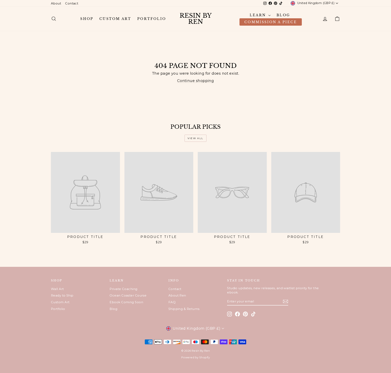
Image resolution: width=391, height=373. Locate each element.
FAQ (172, 302)
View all (195, 138)
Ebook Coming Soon (126, 302)
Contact (71, 3)
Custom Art (115, 19)
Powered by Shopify (195, 357)
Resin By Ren (196, 18)
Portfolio (151, 19)
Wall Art (57, 289)
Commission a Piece (270, 22)
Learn (258, 15)
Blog (283, 15)
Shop (86, 19)
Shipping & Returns (184, 309)
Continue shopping (195, 81)
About (56, 3)
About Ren (177, 295)
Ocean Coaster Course (128, 295)
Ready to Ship (62, 295)
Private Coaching (123, 289)
